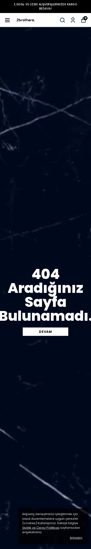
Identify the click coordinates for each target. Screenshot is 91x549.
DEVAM (45, 331)
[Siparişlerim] (73, 20)
